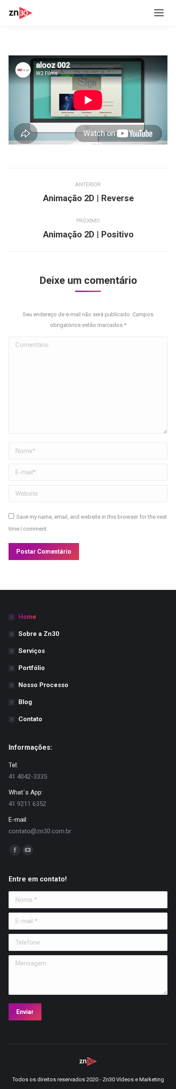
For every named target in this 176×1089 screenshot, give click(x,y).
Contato (30, 719)
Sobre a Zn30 (38, 634)
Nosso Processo (43, 685)
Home (27, 617)
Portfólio (31, 668)
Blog (25, 702)
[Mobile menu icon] (158, 12)
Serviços (31, 651)
